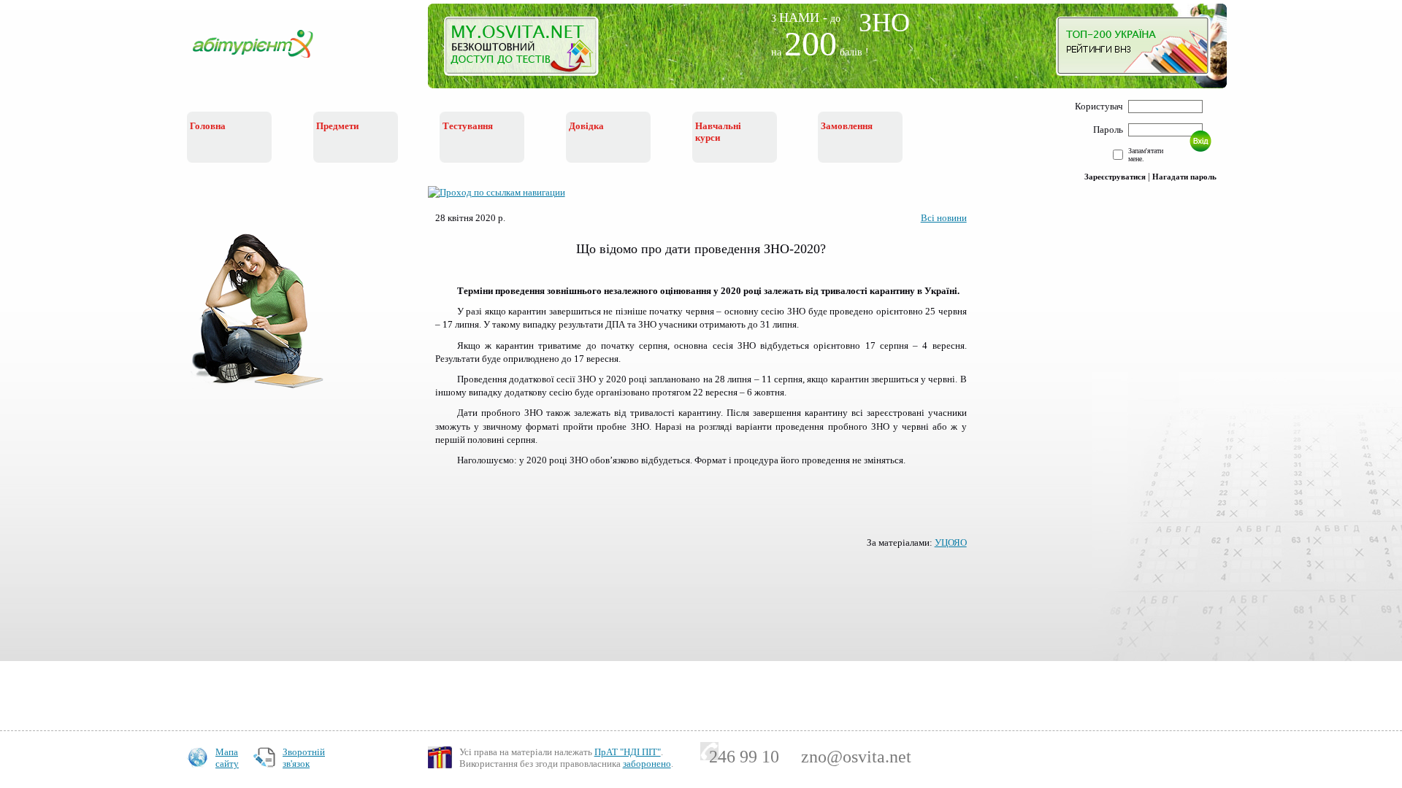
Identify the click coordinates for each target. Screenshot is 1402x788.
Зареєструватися (1115, 176)
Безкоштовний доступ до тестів (530, 49)
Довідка (586, 125)
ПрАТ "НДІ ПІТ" (627, 751)
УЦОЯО (951, 542)
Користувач (1099, 106)
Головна (208, 125)
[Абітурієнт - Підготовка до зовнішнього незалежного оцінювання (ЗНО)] (264, 59)
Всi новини (944, 217)
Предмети (337, 125)
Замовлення (847, 125)
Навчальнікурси (718, 131)
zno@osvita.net (856, 756)
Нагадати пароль (1184, 176)
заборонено (647, 763)
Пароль (1108, 129)
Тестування (468, 125)
